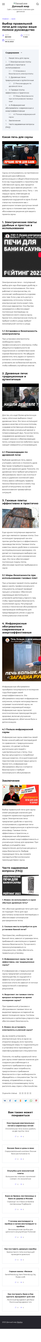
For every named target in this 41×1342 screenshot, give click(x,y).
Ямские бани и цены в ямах (20, 1148)
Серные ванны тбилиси (20, 1271)
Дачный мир (20, 6)
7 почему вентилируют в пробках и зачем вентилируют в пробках (20, 1223)
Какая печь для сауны (19, 58)
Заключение (14, 121)
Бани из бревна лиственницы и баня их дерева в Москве (20, 1197)
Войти (19, 1322)
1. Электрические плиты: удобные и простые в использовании (18, 65)
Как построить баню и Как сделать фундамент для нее (20, 1295)
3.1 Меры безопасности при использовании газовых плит (21, 98)
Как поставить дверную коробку (20, 1249)
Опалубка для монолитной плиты (20, 1172)
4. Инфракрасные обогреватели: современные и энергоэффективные (19, 108)
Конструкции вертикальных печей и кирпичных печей (20, 1124)
